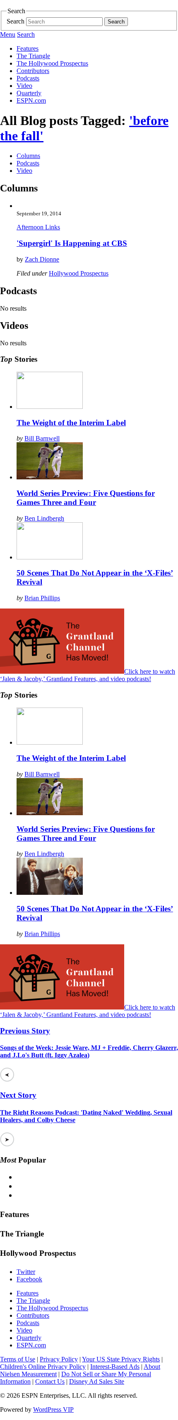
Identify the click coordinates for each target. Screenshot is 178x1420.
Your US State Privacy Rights (121, 1359)
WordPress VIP (53, 1409)
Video (24, 85)
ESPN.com (31, 100)
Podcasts (28, 78)
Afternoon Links (38, 227)
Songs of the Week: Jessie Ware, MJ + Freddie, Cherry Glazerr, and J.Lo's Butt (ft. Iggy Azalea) (89, 1051)
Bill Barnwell (42, 438)
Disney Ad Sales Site (96, 1381)
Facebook (29, 1279)
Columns (28, 155)
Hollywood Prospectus (78, 273)
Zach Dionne (42, 259)
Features (27, 48)
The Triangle (33, 55)
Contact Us (50, 1381)
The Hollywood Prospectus (52, 63)
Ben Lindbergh (44, 518)
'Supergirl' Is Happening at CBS (72, 243)
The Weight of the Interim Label (71, 422)
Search (15, 21)
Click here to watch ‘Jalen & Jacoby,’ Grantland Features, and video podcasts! (87, 675)
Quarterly (29, 93)
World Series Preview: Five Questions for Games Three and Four (86, 498)
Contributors (33, 70)
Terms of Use (17, 1359)
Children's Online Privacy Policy (43, 1366)
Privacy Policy (59, 1359)
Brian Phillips (42, 597)
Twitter (26, 1271)
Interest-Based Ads (115, 1366)
